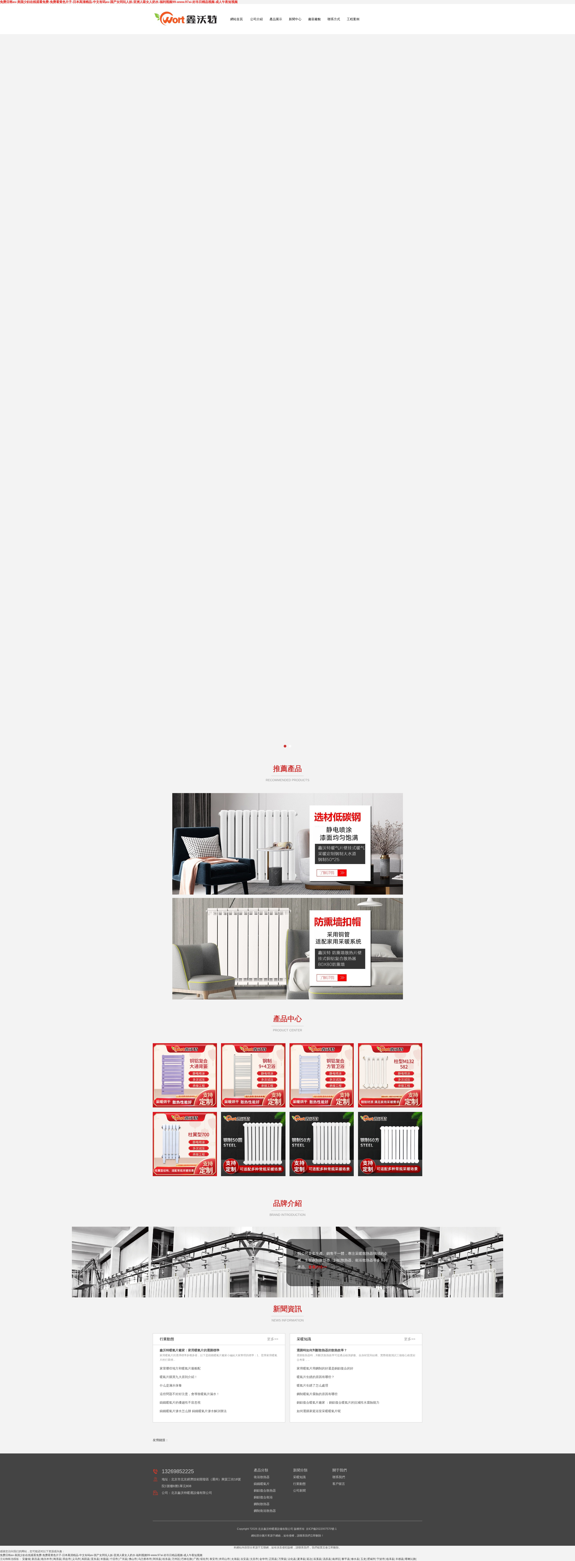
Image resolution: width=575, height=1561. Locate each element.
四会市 (67, 1559)
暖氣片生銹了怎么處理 (312, 1385)
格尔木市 (46, 1559)
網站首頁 (236, 19)
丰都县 (400, 1559)
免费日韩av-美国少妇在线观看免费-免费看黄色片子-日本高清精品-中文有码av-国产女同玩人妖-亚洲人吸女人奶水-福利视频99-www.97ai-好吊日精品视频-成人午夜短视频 (119, 2)
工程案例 (353, 19)
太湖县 (235, 1559)
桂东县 (166, 1559)
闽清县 (57, 1559)
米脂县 (104, 1559)
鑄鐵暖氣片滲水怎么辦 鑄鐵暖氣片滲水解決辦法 (193, 1411)
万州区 (176, 1559)
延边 (309, 1559)
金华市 (263, 1559)
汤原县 (327, 1559)
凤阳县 (86, 1559)
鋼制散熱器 (262, 1504)
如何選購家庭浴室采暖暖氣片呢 (319, 1411)
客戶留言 (338, 1484)
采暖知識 (299, 1477)
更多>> (409, 1339)
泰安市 (214, 1559)
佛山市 (133, 1559)
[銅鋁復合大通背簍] (185, 1075)
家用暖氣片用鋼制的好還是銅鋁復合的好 (325, 1368)
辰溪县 (317, 1559)
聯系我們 (338, 1477)
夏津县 (301, 1559)
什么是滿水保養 (171, 1385)
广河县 (123, 1559)
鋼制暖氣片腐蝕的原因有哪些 (317, 1394)
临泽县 (390, 1559)
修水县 (355, 1559)
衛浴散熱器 (262, 1477)
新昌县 (36, 1559)
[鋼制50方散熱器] (322, 1144)
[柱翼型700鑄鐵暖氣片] (185, 1144)
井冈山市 (224, 1559)
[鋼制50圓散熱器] (253, 1144)
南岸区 (336, 1559)
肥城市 (371, 1559)
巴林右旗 (186, 1559)
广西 (196, 1559)
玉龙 (363, 1559)
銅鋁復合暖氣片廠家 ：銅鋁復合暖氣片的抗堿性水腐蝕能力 (338, 1402)
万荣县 (282, 1559)
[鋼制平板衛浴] (253, 1075)
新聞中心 (295, 19)
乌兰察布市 (145, 1559)
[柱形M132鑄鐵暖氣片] (390, 1075)
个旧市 (114, 1559)
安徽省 (26, 1559)
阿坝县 (157, 1559)
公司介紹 (256, 19)
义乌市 (76, 1559)
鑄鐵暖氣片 (262, 1484)
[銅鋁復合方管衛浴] (322, 1075)
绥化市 (204, 1559)
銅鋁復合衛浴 (263, 1497)
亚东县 (95, 1559)
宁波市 (381, 1559)
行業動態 (299, 1484)
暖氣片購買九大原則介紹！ (178, 1377)
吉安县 (245, 1559)
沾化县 (292, 1559)
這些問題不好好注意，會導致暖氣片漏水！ (189, 1394)
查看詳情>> (317, 1267)
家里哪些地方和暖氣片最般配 (180, 1368)
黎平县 (346, 1559)
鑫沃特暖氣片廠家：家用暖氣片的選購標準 (189, 1350)
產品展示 (276, 19)
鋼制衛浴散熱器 (265, 1510)
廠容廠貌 (314, 19)
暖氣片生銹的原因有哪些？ (315, 1377)
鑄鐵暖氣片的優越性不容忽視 (180, 1402)
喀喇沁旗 (410, 1559)
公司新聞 (299, 1490)
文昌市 (254, 1559)
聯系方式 (333, 19)
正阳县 (273, 1559)
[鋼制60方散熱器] (390, 1144)
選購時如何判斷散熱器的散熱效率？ (322, 1350)
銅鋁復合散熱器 (265, 1490)
